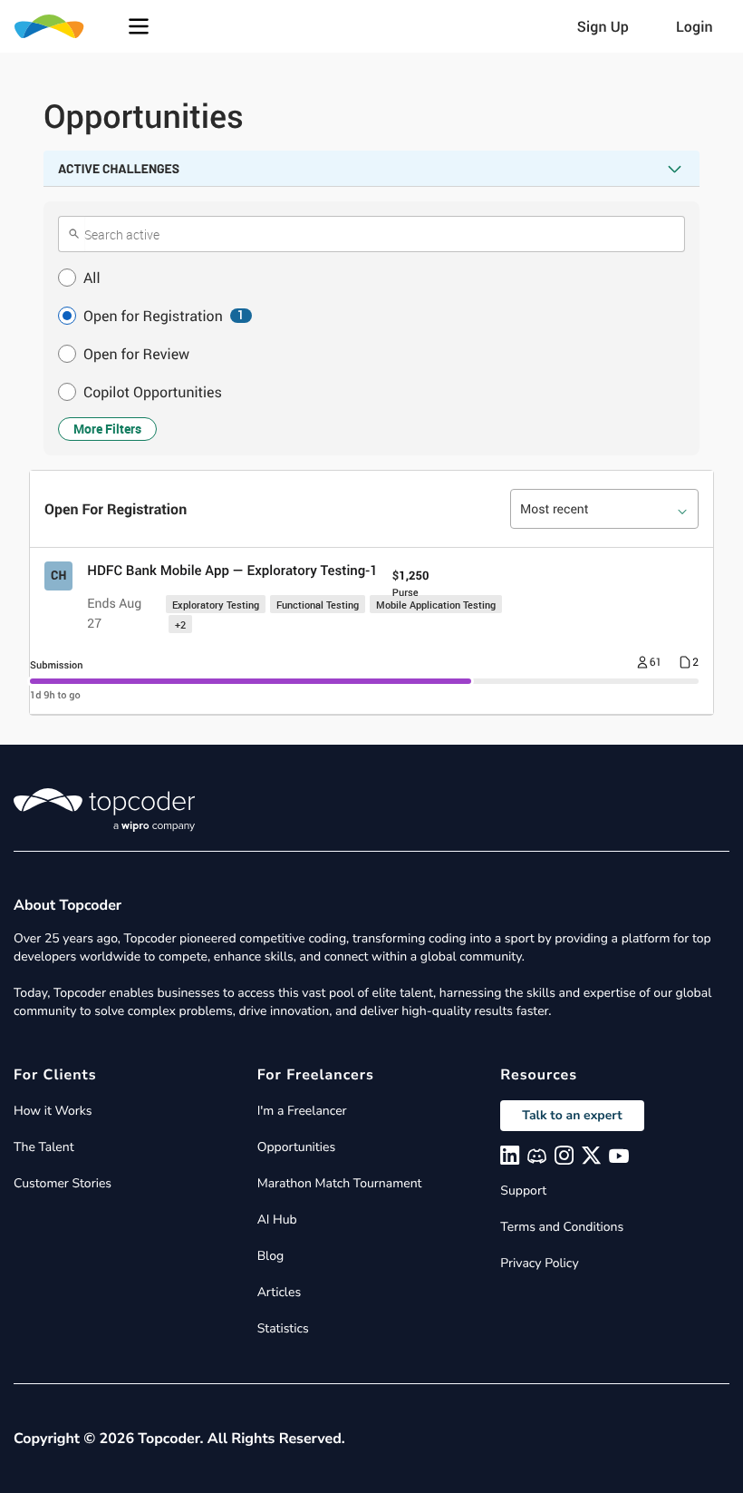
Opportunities (296, 1147)
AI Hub (277, 1219)
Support (523, 1190)
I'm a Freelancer (302, 1110)
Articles (279, 1292)
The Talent (44, 1147)
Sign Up (603, 26)
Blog (271, 1255)
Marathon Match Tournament (339, 1183)
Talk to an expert (572, 1115)
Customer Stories (62, 1183)
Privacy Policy (539, 1263)
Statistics (283, 1328)
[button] (138, 26)
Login (694, 26)
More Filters (107, 428)
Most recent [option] (554, 509)
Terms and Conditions (561, 1226)
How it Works (53, 1110)
